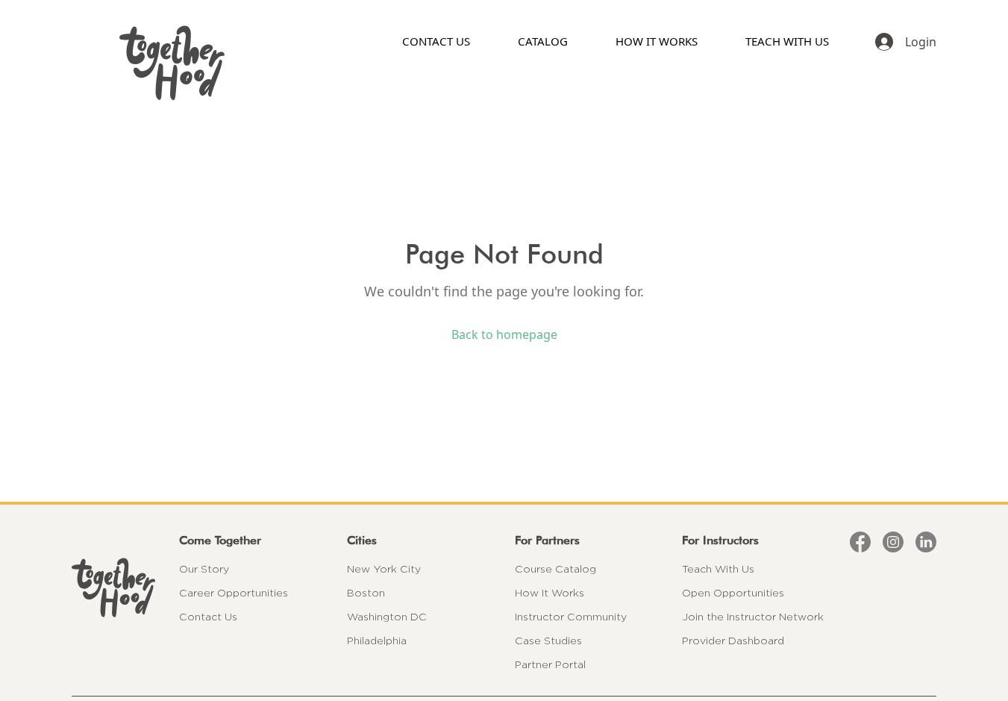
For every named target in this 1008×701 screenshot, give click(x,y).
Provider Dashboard (733, 641)
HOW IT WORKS (657, 41)
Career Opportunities (233, 593)
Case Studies (548, 641)
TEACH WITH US (787, 41)
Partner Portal (550, 664)
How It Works (549, 593)
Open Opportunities (733, 593)
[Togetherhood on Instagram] (893, 542)
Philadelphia (377, 641)
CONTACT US (436, 41)
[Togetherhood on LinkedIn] (925, 542)
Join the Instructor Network (753, 617)
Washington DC (387, 617)
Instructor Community (571, 617)
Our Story (204, 569)
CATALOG (543, 41)
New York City (384, 569)
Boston (366, 593)
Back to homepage (504, 334)
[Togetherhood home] (113, 588)
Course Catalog (555, 569)
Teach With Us (718, 569)
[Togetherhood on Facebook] (860, 542)
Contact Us (208, 617)
